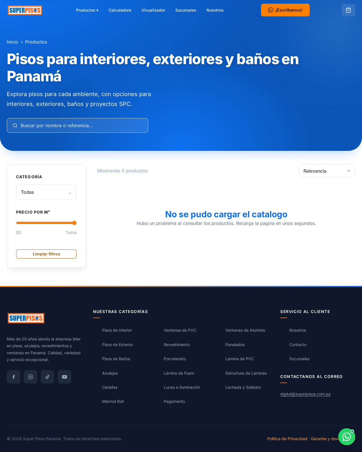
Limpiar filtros (46, 253)
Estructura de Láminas (246, 373)
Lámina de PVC (239, 358)
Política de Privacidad (287, 438)
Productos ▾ (87, 10)
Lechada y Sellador (243, 387)
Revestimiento (177, 344)
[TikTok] (47, 377)
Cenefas (109, 387)
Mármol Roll (113, 401)
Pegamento (174, 401)
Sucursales (185, 10)
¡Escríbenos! (289, 10)
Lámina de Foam (179, 373)
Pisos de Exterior (117, 344)
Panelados (235, 344)
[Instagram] (30, 377)
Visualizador (153, 10)
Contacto (297, 344)
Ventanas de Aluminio (245, 330)
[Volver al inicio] (25, 10)
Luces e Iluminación (182, 387)
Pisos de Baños (116, 358)
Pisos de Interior (117, 330)
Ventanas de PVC (180, 330)
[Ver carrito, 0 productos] (348, 10)
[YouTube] (64, 377)
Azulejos (110, 373)
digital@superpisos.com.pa (305, 394)
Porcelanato (175, 358)
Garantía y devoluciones (333, 438)
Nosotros (215, 10)
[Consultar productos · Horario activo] (346, 436)
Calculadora (120, 10)
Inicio (12, 42)
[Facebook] (13, 377)
